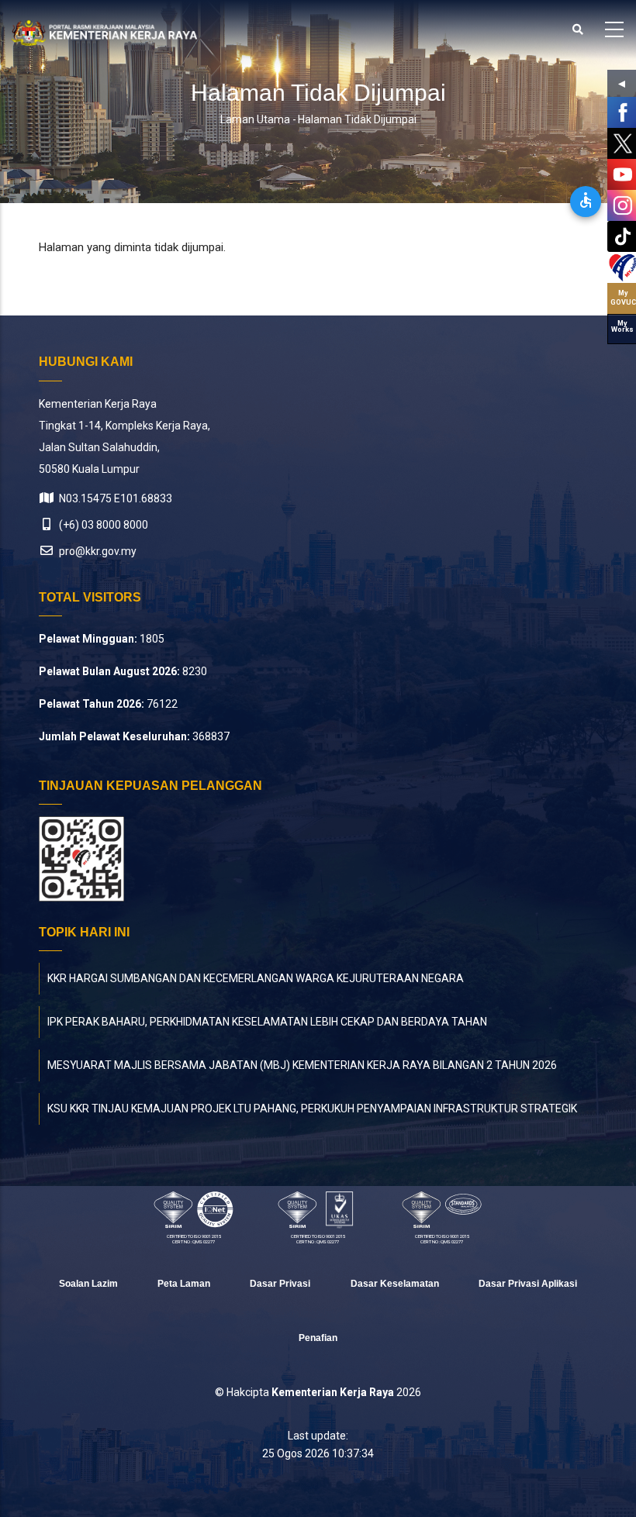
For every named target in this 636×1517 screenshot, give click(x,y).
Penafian (318, 1338)
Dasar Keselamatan (395, 1283)
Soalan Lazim (88, 1283)
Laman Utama (255, 119)
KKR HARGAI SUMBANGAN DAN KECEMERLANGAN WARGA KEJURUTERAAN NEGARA (255, 978)
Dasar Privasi (280, 1283)
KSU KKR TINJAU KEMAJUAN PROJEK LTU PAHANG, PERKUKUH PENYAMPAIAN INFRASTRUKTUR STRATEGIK (312, 1108)
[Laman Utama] (105, 32)
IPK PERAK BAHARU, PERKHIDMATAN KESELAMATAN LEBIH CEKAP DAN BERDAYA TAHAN (267, 1021)
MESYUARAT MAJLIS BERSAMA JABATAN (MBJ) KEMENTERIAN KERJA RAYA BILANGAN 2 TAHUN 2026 (302, 1065)
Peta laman (183, 1283)
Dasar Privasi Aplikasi (528, 1283)
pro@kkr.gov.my (97, 551)
